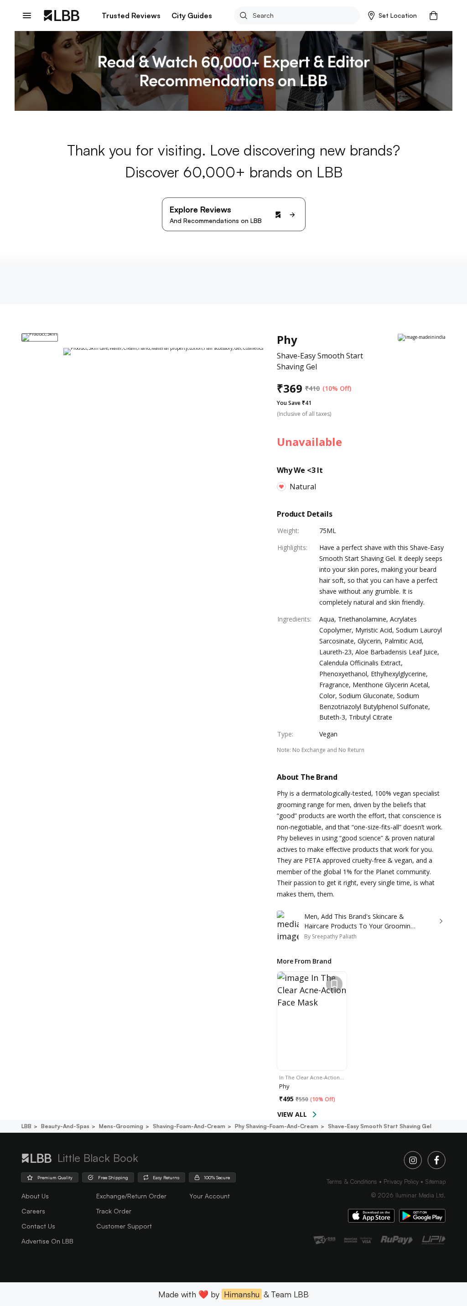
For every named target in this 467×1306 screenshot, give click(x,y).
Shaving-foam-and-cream (189, 1126)
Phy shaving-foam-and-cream (276, 1126)
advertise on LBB (47, 1241)
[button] (392, 15)
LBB (26, 1126)
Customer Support (124, 1226)
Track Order (113, 1211)
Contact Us (38, 1226)
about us (35, 1196)
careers (33, 1211)
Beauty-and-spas (65, 1126)
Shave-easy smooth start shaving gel (379, 1126)
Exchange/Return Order (131, 1196)
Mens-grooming (121, 1126)
